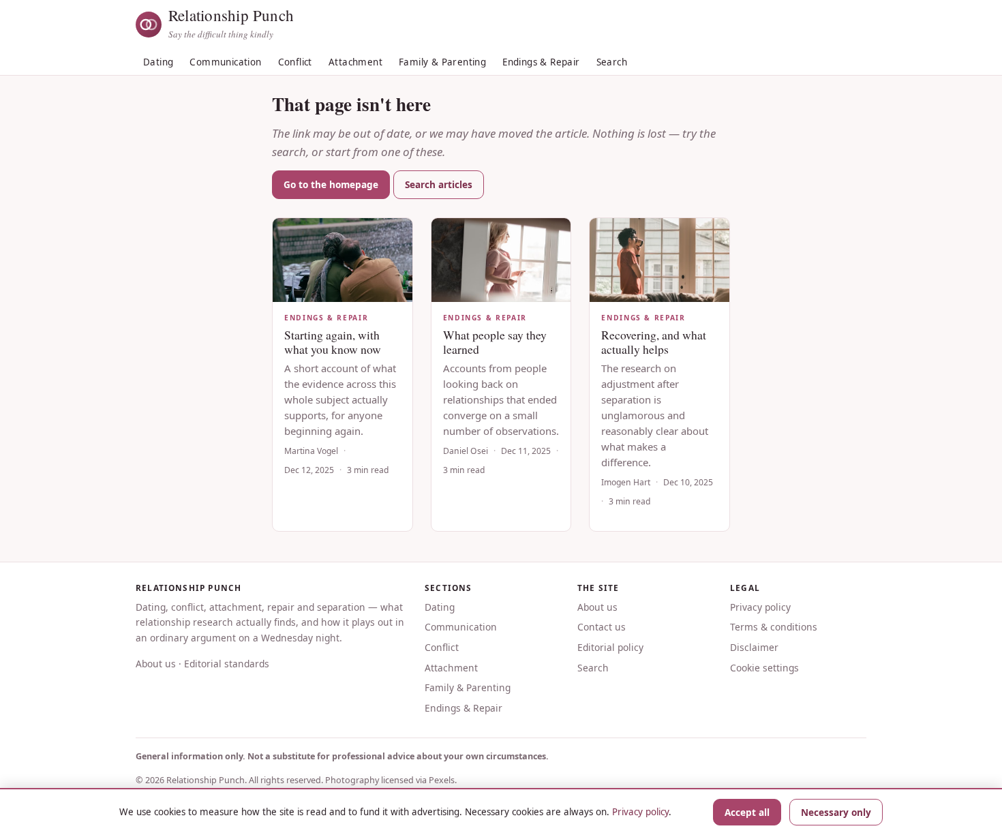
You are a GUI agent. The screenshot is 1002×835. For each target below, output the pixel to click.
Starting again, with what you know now (332, 342)
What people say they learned (495, 342)
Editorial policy (610, 647)
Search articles (438, 184)
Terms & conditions (773, 626)
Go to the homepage (331, 184)
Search (611, 62)
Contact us (601, 626)
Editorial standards (226, 663)
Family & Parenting (442, 62)
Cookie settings (764, 667)
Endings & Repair (540, 62)
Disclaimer (754, 647)
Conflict (295, 62)
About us (156, 663)
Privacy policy (760, 607)
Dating (158, 62)
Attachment (355, 62)
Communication (225, 62)
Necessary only (836, 812)
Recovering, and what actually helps (653, 342)
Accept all (747, 812)
